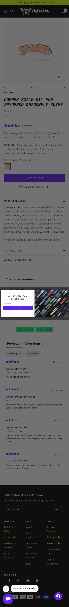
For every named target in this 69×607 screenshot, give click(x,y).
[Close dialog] (66, 292)
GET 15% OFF (18, 308)
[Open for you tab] (58, 596)
